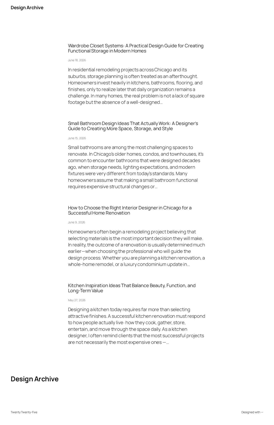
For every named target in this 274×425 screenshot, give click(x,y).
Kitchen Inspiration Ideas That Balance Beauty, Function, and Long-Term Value (132, 288)
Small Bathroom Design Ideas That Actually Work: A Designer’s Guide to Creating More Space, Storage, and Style (133, 126)
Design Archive (27, 7)
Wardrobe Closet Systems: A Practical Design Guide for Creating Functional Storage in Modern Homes (136, 48)
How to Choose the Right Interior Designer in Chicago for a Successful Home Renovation (130, 210)
